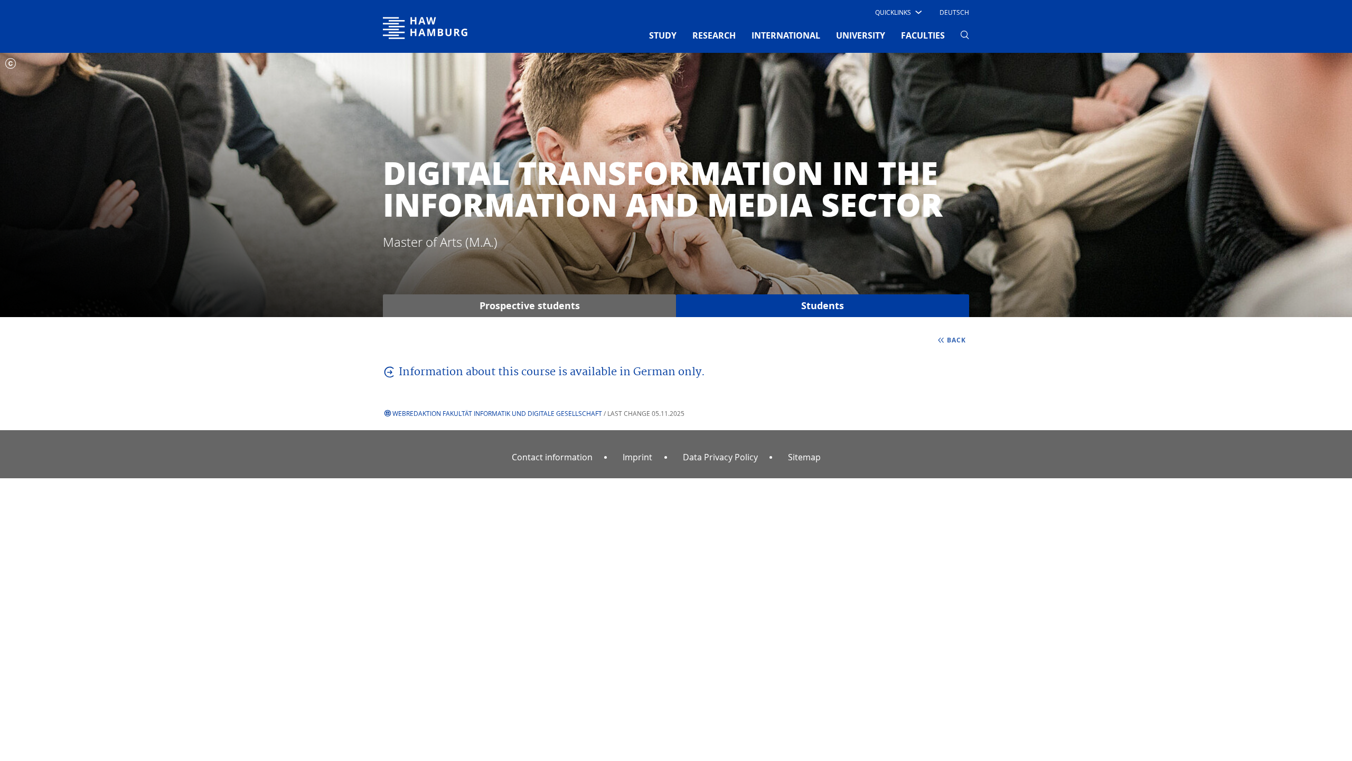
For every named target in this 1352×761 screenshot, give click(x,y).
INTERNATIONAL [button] (786, 35)
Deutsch (954, 12)
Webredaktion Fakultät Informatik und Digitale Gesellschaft (497, 413)
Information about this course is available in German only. (552, 372)
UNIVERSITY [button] (860, 35)
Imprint (637, 457)
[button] (897, 12)
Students (822, 305)
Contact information (552, 457)
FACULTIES (923, 35)
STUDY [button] (663, 35)
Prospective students (530, 305)
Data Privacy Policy (720, 457)
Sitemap (804, 457)
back (956, 340)
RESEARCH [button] (714, 35)
